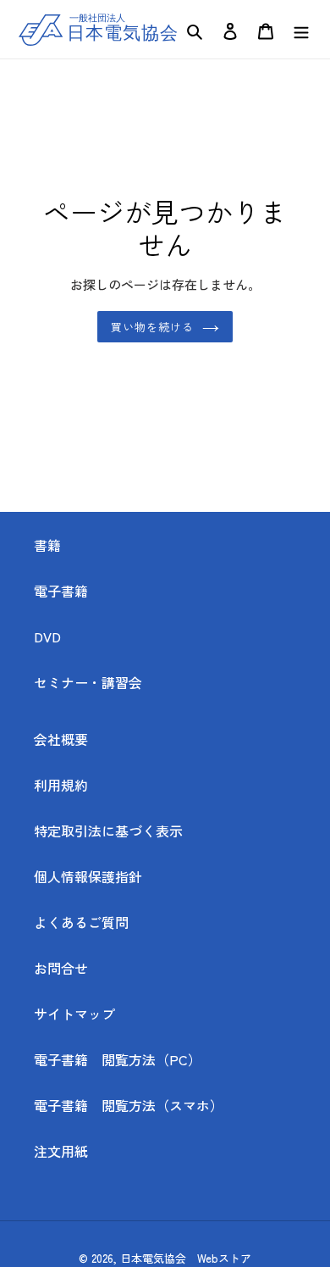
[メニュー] (301, 29)
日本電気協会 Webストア (185, 1258)
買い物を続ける (152, 327)
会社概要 (61, 739)
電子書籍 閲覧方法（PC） (117, 1059)
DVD (47, 636)
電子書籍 (61, 591)
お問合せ (61, 968)
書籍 (47, 545)
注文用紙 (61, 1151)
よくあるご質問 (81, 922)
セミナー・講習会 (88, 682)
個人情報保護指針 (88, 876)
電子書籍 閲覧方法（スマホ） (135, 1105)
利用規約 (61, 785)
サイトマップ (74, 1013)
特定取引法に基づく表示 (108, 830)
